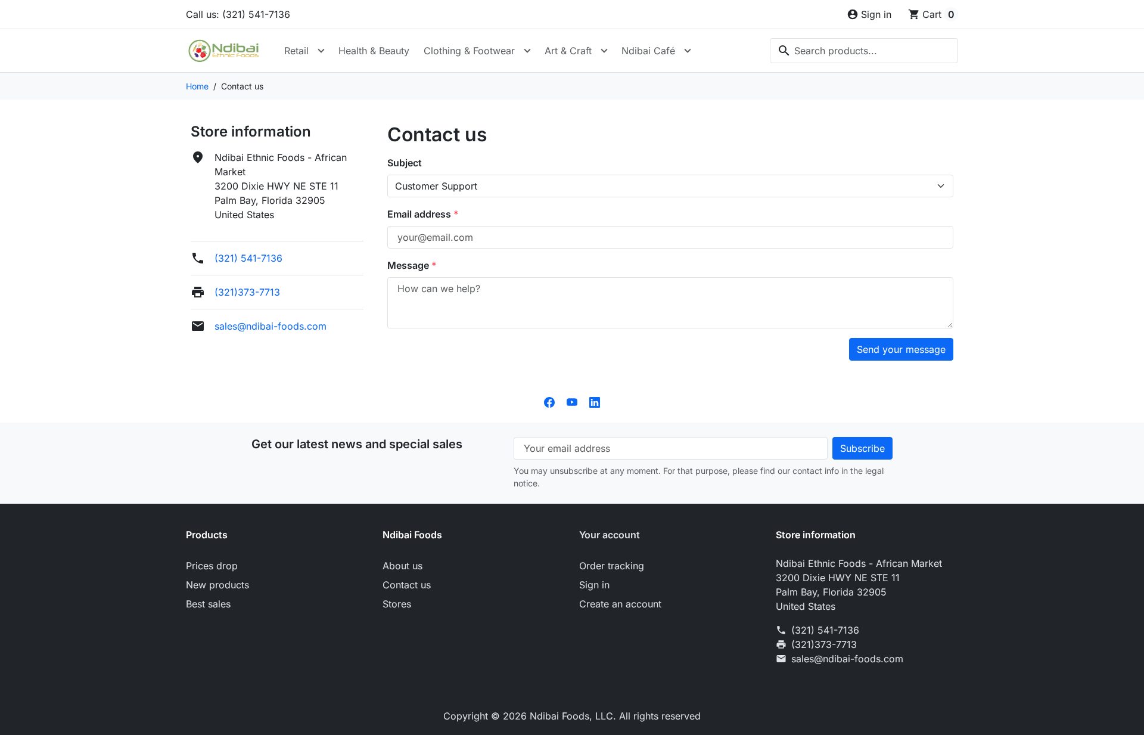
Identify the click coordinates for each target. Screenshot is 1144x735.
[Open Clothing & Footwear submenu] (527, 51)
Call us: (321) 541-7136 (238, 14)
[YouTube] (572, 401)
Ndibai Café (648, 51)
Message (409, 265)
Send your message (901, 349)
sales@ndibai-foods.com (270, 326)
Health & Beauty (373, 51)
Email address (420, 214)
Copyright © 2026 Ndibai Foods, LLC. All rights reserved (572, 716)
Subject (404, 163)
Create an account (620, 604)
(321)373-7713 (247, 292)
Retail (296, 51)
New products (217, 585)
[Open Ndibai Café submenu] (687, 51)
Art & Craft (568, 51)
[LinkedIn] (595, 401)
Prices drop (212, 566)
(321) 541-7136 (248, 258)
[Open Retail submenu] (321, 51)
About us (402, 566)
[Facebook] (549, 401)
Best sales (208, 604)
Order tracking (611, 566)
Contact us (407, 585)
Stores (397, 604)
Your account (609, 535)
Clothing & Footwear (469, 51)
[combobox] (864, 50)
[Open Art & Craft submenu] (604, 51)
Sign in (594, 585)
